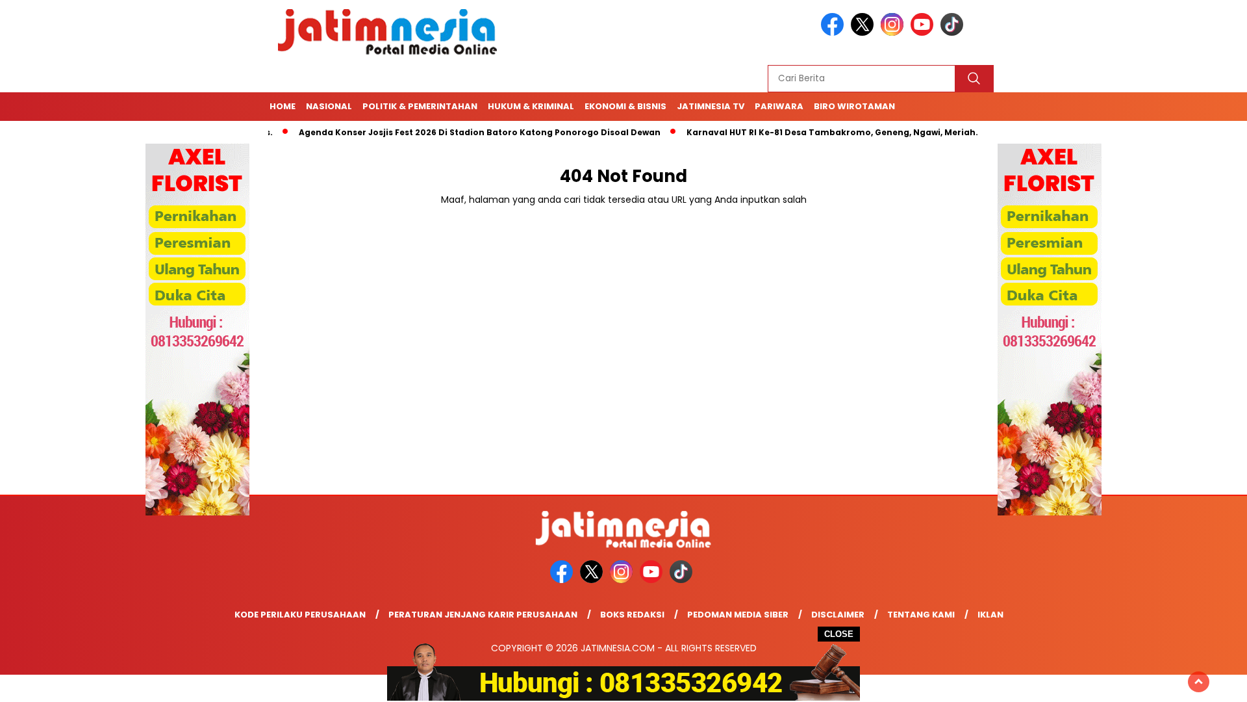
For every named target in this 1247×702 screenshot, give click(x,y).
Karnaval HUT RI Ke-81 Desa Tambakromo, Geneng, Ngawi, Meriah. (806, 132)
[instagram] (894, 33)
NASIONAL (329, 106)
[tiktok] (954, 33)
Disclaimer (837, 614)
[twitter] (864, 33)
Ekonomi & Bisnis (625, 106)
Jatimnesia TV (710, 106)
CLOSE (838, 634)
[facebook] (834, 33)
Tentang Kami (921, 614)
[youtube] (924, 33)
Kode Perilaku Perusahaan (300, 614)
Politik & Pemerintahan (419, 106)
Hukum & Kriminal (531, 106)
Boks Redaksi (632, 614)
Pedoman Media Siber (737, 614)
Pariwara (779, 106)
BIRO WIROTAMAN (854, 106)
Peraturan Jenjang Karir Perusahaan (482, 614)
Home (283, 106)
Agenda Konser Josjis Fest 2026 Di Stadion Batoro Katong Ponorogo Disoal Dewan (454, 132)
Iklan (990, 614)
